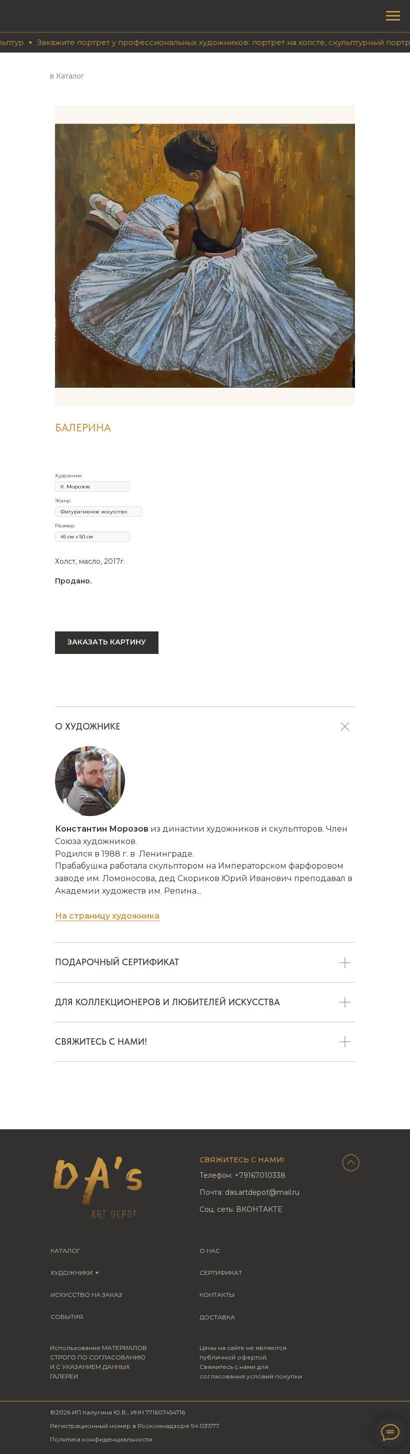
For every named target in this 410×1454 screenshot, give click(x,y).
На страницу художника (107, 916)
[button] (106, 642)
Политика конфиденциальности (101, 1439)
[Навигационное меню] (393, 16)
